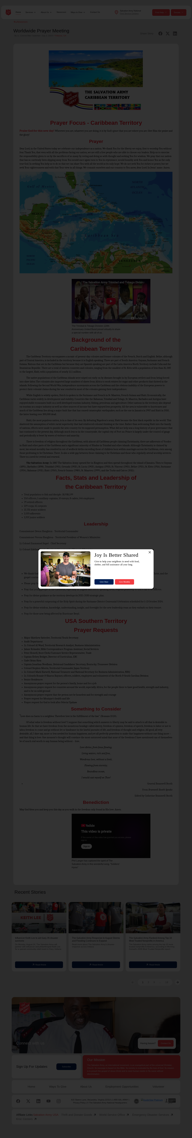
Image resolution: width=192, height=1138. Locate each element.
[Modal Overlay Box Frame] (96, 569)
